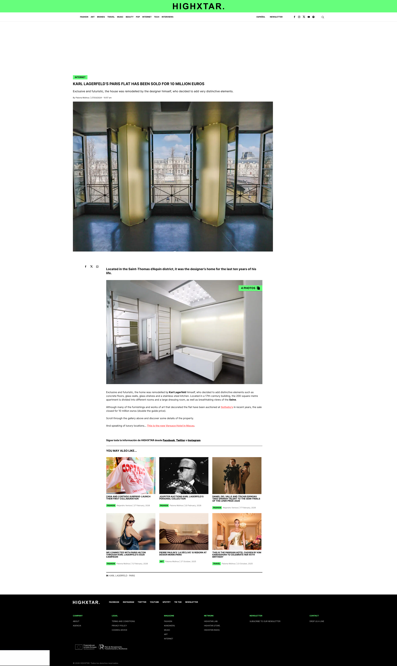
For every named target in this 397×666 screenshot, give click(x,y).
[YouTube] (309, 17)
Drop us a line (317, 621)
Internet (80, 77)
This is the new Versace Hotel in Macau (170, 425)
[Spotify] (313, 17)
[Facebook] (294, 17)
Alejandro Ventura (124, 505)
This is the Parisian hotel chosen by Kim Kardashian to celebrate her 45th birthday (236, 554)
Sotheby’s (227, 407)
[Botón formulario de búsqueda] (323, 17)
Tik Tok (178, 602)
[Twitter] (304, 17)
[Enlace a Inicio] (86, 603)
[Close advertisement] (46, 653)
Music (167, 630)
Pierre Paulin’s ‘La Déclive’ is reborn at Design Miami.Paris (183, 553)
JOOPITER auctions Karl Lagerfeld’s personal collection (181, 497)
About (76, 621)
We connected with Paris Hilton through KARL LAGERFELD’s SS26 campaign (126, 554)
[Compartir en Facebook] (86, 266)
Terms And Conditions (123, 621)
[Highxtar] (198, 6)
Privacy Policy (119, 625)
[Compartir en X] (91, 266)
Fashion (111, 505)
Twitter (180, 440)
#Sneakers (169, 625)
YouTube (154, 602)
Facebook (169, 440)
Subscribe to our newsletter (265, 621)
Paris (132, 575)
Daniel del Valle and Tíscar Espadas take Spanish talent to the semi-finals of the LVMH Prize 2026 (236, 498)
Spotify (167, 602)
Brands (101, 17)
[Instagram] (299, 17)
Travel (216, 563)
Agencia (77, 625)
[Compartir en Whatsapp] (97, 266)
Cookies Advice (119, 630)
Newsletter (276, 17)
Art (162, 561)
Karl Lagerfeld (118, 575)
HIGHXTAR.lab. (211, 621)
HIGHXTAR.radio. (212, 630)
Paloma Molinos (82, 97)
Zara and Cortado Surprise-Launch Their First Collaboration (128, 497)
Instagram (194, 440)
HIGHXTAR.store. (212, 625)
